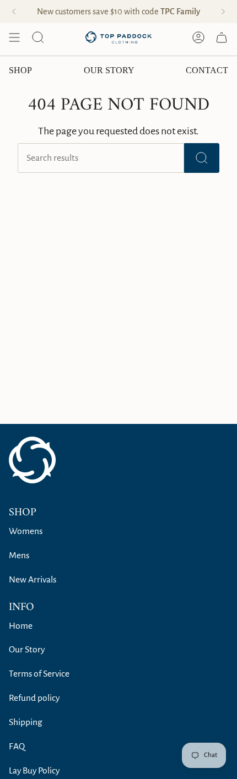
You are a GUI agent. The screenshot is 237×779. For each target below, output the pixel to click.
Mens (19, 555)
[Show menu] (14, 37)
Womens (25, 531)
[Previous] (14, 12)
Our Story (27, 650)
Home (21, 626)
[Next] (223, 12)
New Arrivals (32, 580)
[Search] (201, 158)
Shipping (25, 722)
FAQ (17, 746)
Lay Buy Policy (34, 771)
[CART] (221, 37)
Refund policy (34, 698)
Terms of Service (39, 674)
